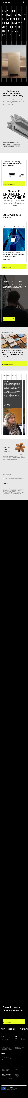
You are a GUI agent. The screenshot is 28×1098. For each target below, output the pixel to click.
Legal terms (3, 1075)
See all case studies (6, 267)
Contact (16, 1068)
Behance (17, 1074)
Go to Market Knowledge (7, 364)
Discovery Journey (5, 1070)
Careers (16, 1069)
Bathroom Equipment (7, 226)
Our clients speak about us (9, 184)
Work (2, 1067)
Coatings (16, 226)
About (16, 1067)
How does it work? (7, 319)
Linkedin (16, 1076)
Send (4, 483)
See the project (6, 259)
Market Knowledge (5, 1069)
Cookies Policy (10, 1075)
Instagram (17, 1075)
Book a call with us (7, 1022)
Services (3, 1068)
